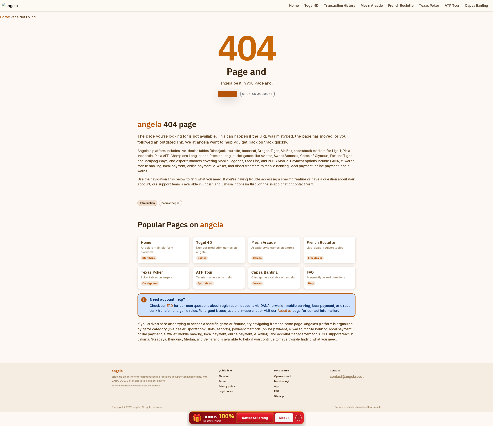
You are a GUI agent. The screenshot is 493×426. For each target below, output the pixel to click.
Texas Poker (429, 5)
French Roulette (401, 5)
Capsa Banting (476, 5)
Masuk (284, 418)
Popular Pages (170, 202)
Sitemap (279, 396)
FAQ (170, 306)
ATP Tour (452, 5)
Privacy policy (227, 386)
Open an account (257, 93)
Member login (282, 381)
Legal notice (226, 391)
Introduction (147, 202)
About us (285, 311)
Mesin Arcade (372, 5)
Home (294, 5)
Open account (282, 376)
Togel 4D (311, 5)
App (276, 386)
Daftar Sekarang (255, 418)
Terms (222, 381)
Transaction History (339, 5)
